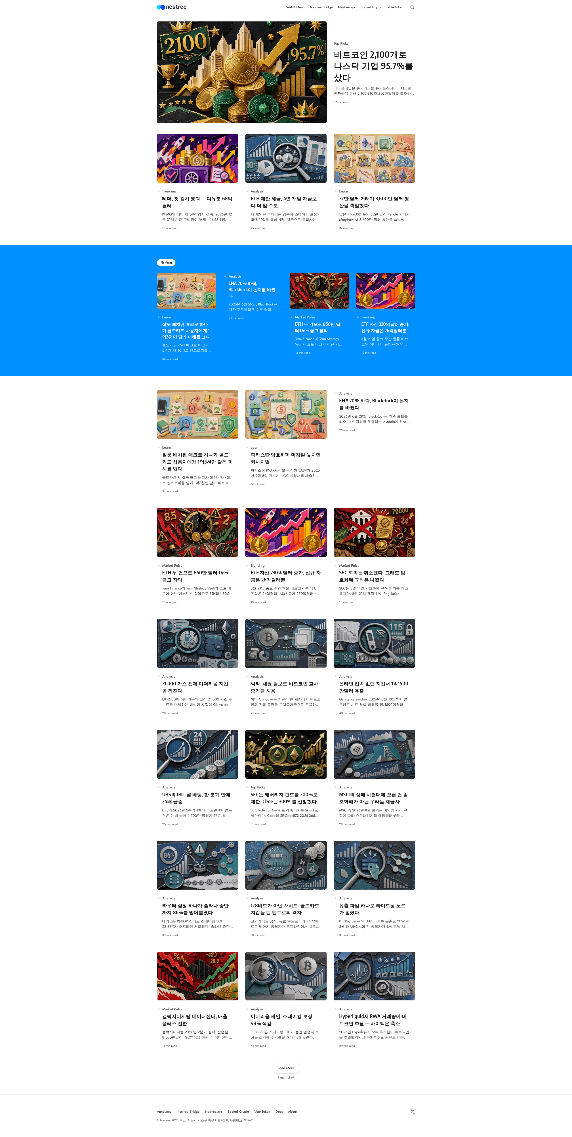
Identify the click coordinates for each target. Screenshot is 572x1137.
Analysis (257, 191)
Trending (169, 191)
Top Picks (341, 43)
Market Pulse (305, 317)
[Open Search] (412, 7)
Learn (343, 191)
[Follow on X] (412, 1111)
